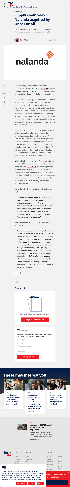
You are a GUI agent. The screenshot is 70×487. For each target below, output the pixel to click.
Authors (49, 459)
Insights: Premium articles (17, 461)
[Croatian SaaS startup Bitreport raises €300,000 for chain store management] (13, 384)
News (6, 7)
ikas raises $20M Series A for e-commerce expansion (41, 427)
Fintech (27, 456)
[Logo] (11, 4)
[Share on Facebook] (4, 98)
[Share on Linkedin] (4, 105)
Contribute (50, 462)
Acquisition (18, 11)
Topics (12, 7)
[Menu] (4, 4)
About (49, 456)
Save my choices (28, 357)
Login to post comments (35, 320)
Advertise (50, 464)
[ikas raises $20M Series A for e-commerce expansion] (22, 427)
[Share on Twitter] (4, 102)
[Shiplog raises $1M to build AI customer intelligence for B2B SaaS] (56, 384)
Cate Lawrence (9, 407)
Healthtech (28, 459)
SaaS (17, 273)
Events (60, 456)
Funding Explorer (31, 7)
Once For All (29, 91)
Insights (19, 7)
